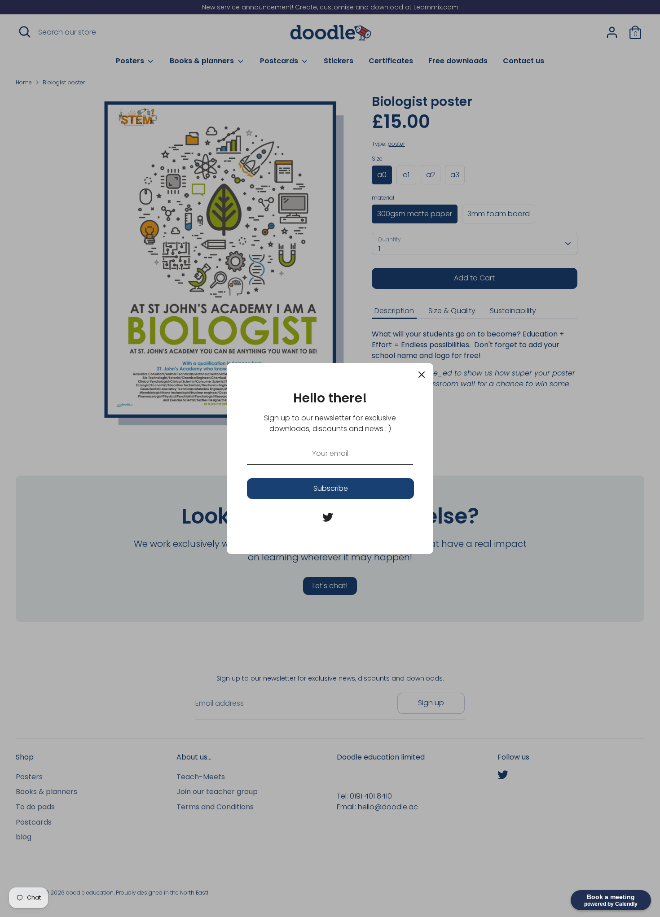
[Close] (421, 374)
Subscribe (330, 488)
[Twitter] (327, 517)
